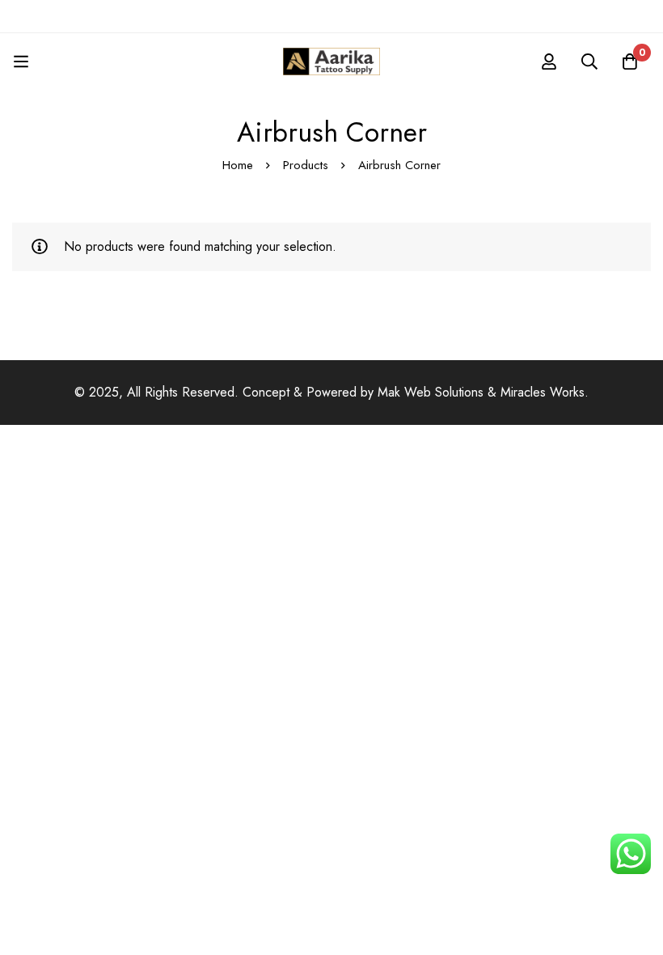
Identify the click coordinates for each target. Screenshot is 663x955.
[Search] (589, 61)
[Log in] (549, 61)
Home (237, 165)
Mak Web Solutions (431, 392)
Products (305, 165)
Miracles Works (542, 392)
